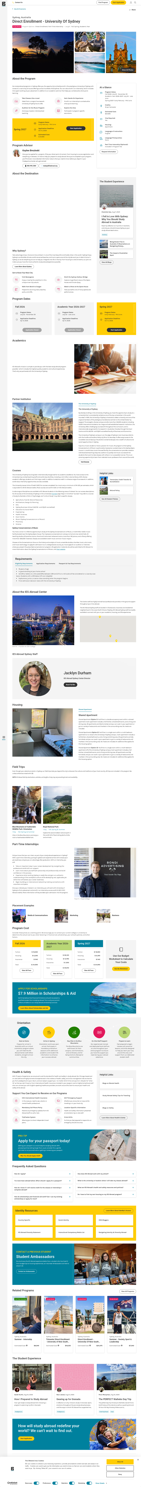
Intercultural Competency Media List (71, 1232)
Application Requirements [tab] (45, 563)
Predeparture (18, 1411)
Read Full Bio (70, 685)
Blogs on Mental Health (111, 1083)
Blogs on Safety (108, 1108)
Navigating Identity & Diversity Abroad (112, 1232)
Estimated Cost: (21, 1346)
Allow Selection (120, 1468)
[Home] (3, 4)
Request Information (109, 152)
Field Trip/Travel (103, 1411)
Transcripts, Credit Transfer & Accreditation (120, 481)
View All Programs (127, 1291)
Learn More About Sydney (23, 266)
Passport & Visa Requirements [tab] (70, 563)
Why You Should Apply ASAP (30, 1156)
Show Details (100, 1483)
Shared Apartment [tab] (85, 709)
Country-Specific (24, 1220)
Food (112, 1411)
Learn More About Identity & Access (118, 1211)
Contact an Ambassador (26, 1271)
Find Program (103, 2)
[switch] (55, 1483)
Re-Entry (104, 234)
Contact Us (19, 2)
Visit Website (85, 462)
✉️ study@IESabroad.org (49, 166)
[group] (26, 812)
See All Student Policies (110, 499)
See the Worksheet (121, 969)
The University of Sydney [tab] (87, 404)
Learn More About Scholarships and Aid (34, 1008)
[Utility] (131, 2)
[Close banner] (138, 1459)
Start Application (118, 2)
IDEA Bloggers (104, 1220)
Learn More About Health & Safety (113, 1118)
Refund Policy (115, 490)
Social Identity (63, 1220)
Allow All (120, 1462)
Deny (120, 1474)
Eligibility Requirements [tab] (24, 563)
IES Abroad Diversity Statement (29, 1232)
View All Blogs (106, 262)
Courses (54, 494)
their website (61, 549)
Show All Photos (127, 70)
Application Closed (32, 330)
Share (134, 10)
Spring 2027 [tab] (20, 129)
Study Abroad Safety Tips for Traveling (116, 1095)
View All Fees (26, 970)
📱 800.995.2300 (30, 166)
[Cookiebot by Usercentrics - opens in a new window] (12, 1483)
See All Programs (20, 9)
